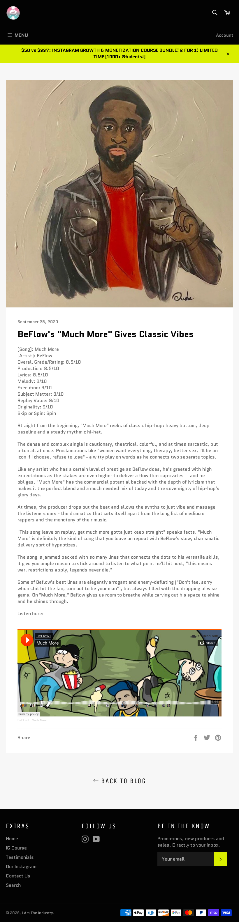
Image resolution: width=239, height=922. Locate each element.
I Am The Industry (37, 913)
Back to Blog (122, 781)
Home (12, 838)
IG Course (16, 848)
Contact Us (18, 876)
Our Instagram (21, 866)
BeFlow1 (23, 720)
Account (224, 35)
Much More (39, 720)
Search (13, 885)
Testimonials (20, 857)
